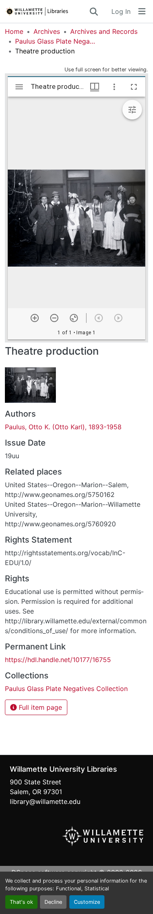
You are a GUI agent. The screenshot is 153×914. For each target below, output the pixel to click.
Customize (87, 902)
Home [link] (14, 31)
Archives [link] (46, 31)
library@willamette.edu (45, 801)
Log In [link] (121, 11)
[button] (47, 11)
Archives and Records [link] (103, 31)
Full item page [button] (39, 707)
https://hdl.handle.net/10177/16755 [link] (58, 660)
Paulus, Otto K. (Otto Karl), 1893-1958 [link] (63, 427)
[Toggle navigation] (142, 11)
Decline (53, 902)
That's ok (21, 902)
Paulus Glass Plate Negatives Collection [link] (56, 41)
